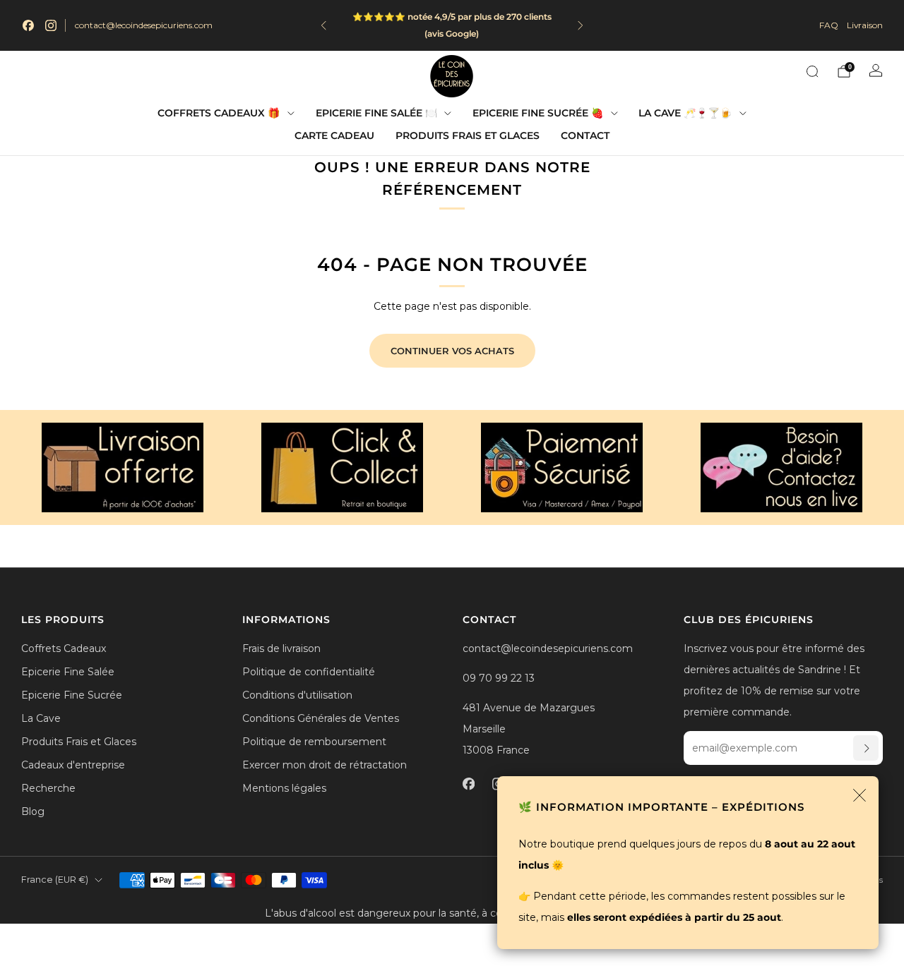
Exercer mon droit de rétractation (324, 765)
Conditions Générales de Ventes (320, 718)
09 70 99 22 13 (499, 678)
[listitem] (452, 25)
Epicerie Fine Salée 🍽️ (376, 113)
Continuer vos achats (452, 350)
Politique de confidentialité (308, 671)
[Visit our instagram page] (51, 25)
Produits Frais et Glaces (468, 135)
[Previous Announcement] (323, 25)
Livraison (865, 25)
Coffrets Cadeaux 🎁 (218, 113)
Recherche (48, 788)
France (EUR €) (54, 879)
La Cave (41, 718)
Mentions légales (284, 788)
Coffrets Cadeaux (63, 648)
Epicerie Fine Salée (67, 671)
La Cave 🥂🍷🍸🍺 (685, 113)
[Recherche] (812, 71)
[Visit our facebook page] (28, 25)
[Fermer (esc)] (859, 795)
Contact (585, 135)
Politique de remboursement (314, 741)
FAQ (828, 25)
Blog (32, 811)
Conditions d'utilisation (297, 695)
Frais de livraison (281, 648)
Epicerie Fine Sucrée (71, 695)
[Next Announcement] (580, 25)
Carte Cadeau (334, 135)
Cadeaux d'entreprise (73, 765)
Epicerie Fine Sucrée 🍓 (537, 113)
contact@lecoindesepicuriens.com (144, 25)
